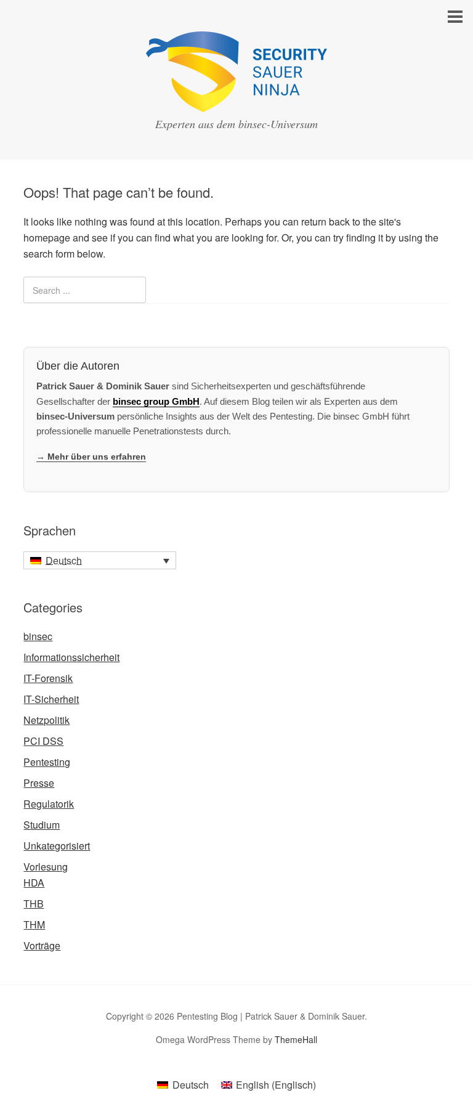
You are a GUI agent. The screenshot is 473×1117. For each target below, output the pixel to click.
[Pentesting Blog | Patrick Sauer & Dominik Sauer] (236, 101)
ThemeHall (296, 1039)
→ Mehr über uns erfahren (91, 456)
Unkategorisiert (56, 846)
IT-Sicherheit (51, 699)
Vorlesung (45, 866)
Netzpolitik (46, 720)
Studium (41, 825)
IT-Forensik (48, 678)
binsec (37, 636)
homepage (46, 237)
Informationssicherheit (71, 657)
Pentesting (46, 762)
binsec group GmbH (156, 401)
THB (33, 903)
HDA (33, 882)
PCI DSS (43, 741)
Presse (38, 783)
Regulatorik (48, 804)
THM (34, 924)
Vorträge (41, 945)
